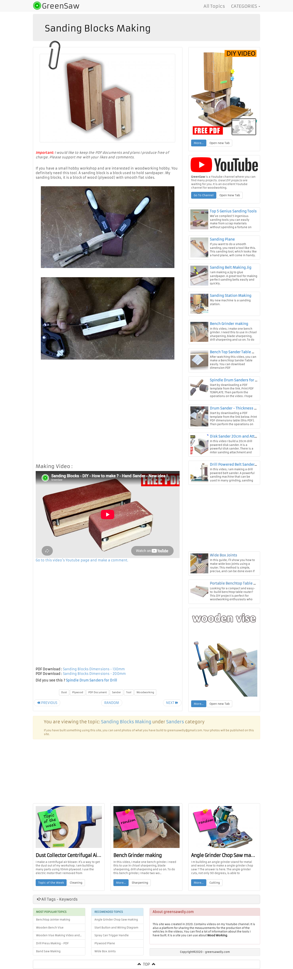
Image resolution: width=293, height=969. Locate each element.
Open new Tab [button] (219, 143)
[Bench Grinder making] (146, 827)
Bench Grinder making (229, 323)
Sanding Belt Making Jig (230, 267)
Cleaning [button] (76, 882)
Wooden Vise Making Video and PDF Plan (60, 935)
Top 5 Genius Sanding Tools (233, 211)
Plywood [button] (77, 692)
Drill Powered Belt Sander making (239, 464)
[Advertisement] (108, 413)
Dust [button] (64, 692)
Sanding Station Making (230, 295)
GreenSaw (61, 6)
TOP (146, 964)
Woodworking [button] (145, 692)
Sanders (175, 722)
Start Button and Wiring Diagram (116, 927)
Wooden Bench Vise (50, 927)
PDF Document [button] (97, 692)
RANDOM (111, 703)
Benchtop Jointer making (53, 919)
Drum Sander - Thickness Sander (238, 408)
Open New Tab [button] (229, 195)
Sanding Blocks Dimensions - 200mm (94, 674)
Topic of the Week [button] (51, 882)
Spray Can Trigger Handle (111, 935)
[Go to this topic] (224, 93)
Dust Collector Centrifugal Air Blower (75, 855)
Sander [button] (116, 692)
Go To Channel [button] (204, 195)
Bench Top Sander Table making (237, 352)
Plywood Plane (104, 943)
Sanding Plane (222, 239)
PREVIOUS (48, 703)
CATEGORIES (244, 6)
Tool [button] (128, 692)
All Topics (214, 6)
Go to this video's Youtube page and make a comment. (82, 560)
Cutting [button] (214, 882)
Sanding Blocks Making (126, 722)
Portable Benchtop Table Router (237, 583)
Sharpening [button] (140, 882)
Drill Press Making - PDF (52, 943)
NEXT (170, 703)
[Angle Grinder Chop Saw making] (224, 827)
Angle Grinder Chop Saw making (225, 855)
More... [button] (199, 143)
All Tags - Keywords (59, 899)
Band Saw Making (48, 951)
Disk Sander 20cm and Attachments (241, 436)
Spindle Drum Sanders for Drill (91, 680)
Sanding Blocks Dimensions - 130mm (94, 669)
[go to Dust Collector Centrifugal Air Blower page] (69, 827)
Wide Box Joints (223, 555)
